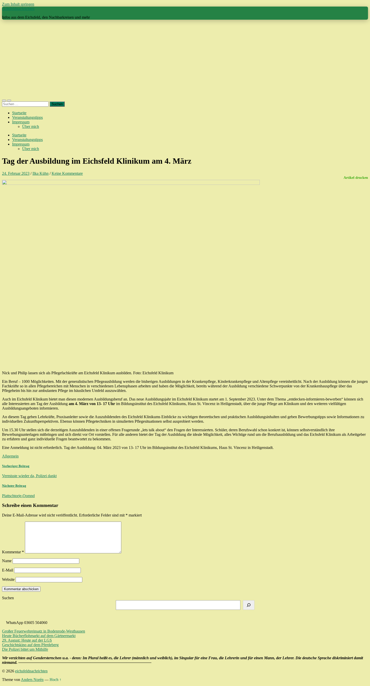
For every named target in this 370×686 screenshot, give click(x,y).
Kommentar (13, 552)
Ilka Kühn (40, 173)
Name (7, 561)
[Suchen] (248, 605)
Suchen (8, 598)
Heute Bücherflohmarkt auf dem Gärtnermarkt (39, 636)
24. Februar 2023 (15, 173)
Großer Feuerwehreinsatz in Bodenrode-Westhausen (43, 631)
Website (8, 579)
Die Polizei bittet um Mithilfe (25, 649)
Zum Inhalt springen (18, 4)
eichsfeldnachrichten (18, 9)
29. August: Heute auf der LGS (27, 640)
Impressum (20, 122)
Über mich (30, 126)
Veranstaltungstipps (27, 117)
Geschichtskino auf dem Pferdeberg (30, 645)
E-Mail (7, 570)
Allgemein (10, 456)
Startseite (19, 113)
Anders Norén (32, 679)
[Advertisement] (185, 59)
